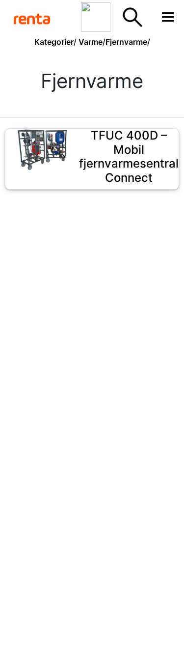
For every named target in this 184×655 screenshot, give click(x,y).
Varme (91, 42)
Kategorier (54, 42)
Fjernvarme (126, 42)
